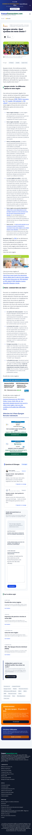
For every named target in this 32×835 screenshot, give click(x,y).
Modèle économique (5, 813)
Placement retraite (12, 693)
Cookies (2, 817)
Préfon (20, 693)
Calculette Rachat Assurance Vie (8, 788)
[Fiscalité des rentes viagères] (16, 393)
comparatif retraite (16, 686)
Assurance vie (7, 686)
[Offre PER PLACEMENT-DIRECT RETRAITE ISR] (18, 424)
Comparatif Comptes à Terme (7, 774)
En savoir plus (16, 721)
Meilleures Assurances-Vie (6, 766)
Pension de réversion (23, 688)
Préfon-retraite (7, 696)
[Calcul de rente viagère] (16, 269)
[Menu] (30, 14)
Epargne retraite (7, 688)
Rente (14, 696)
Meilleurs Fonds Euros (5, 768)
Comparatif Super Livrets (6, 772)
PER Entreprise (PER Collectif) (10, 691)
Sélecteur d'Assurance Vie (6, 790)
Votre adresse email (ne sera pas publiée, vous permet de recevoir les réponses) (15, 543)
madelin (10, 101)
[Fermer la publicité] (30, 5)
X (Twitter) (11, 62)
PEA (15, 238)
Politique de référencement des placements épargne (12, 807)
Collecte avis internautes (6, 809)
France (12, 13)
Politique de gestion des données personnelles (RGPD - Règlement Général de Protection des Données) (15, 811)
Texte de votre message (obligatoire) (13, 553)
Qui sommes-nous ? (5, 805)
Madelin (15, 688)
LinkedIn (17, 62)
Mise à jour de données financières (8, 815)
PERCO (20, 99)
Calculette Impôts (4, 787)
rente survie (6, 698)
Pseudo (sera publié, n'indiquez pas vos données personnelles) (15, 533)
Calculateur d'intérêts (5, 785)
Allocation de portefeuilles (6, 794)
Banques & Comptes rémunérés (8, 779)
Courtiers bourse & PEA (6, 777)
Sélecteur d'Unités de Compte (7, 792)
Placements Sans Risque (6, 770)
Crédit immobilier (4, 796)
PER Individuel (17, 101)
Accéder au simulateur (16, 736)
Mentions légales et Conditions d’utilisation (10, 801)
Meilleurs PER (4, 775)
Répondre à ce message (21, 484)
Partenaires (3, 803)
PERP (16, 99)
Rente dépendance (21, 696)
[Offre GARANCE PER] (18, 444)
